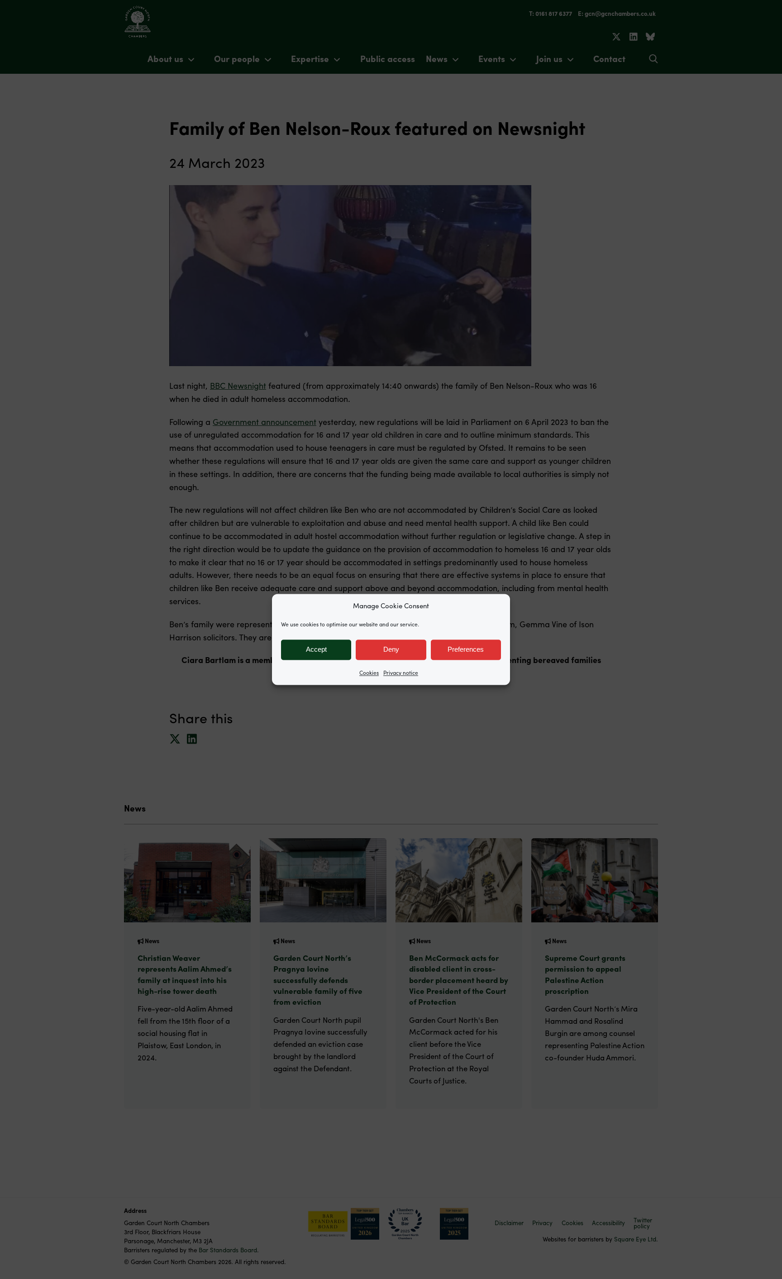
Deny (391, 649)
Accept (316, 649)
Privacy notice (400, 672)
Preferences (466, 649)
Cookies (369, 672)
